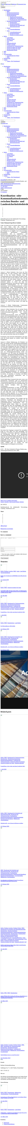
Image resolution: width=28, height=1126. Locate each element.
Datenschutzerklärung (9, 1124)
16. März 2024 (4, 1116)
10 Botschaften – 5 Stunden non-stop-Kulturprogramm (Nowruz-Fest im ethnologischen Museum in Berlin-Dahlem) (14, 1113)
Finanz (16, 936)
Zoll (25, 942)
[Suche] (3, 7)
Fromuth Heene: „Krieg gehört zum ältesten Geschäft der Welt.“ (13, 612)
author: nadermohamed (6, 187)
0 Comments (4, 192)
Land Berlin (23, 571)
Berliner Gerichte (8, 571)
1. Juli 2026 (3, 615)
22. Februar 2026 (5, 629)
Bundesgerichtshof (12, 931)
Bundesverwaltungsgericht (7, 936)
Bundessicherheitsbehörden (7, 875)
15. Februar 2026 (5, 884)
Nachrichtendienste (5, 572)
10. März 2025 (4, 1001)
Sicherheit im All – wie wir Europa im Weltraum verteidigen (12, 646)
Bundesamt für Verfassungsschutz (12, 183)
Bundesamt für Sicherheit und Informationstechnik (10, 871)
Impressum (6, 1122)
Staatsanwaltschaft (19, 609)
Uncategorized (4, 1051)
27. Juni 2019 (4, 186)
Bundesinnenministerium (7, 185)
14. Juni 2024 (4, 1101)
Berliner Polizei (17, 928)
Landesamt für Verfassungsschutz (15, 939)
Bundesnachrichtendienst (7, 642)
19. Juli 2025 (4, 949)
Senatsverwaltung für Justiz (14, 587)
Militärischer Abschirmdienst (8, 877)
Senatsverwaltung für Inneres (17, 607)
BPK (5, 179)
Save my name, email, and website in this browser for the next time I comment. (14, 554)
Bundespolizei (14, 933)
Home (2, 179)
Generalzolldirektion (17, 937)
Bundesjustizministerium (7, 606)
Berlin (2, 571)
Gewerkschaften (19, 875)
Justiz (18, 571)
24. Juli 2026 (4, 595)
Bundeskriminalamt (18, 641)
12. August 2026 (5, 579)
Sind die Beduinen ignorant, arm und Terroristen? (10, 1054)
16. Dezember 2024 (5, 1058)
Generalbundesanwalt (6, 937)
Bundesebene (4, 604)
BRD (14, 571)
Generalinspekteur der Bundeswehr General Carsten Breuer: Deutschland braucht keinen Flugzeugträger (12, 881)
